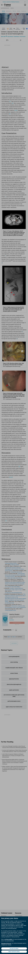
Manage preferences (6, 943)
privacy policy (8, 939)
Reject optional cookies (14, 951)
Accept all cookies (14, 948)
